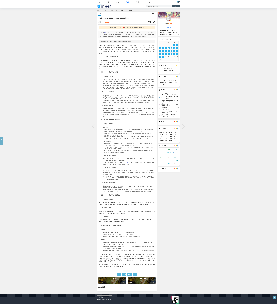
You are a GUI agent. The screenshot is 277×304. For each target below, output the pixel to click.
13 (168, 51)
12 (165, 51)
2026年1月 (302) (172, 138)
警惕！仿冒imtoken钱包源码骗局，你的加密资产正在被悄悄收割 (170, 115)
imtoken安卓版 (115, 2)
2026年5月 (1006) (173, 134)
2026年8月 (169, 39)
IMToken (106, 32)
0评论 (122, 22)
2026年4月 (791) (163, 136)
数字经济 (176, 155)
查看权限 (171, 71)
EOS (169, 163)
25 (163, 56)
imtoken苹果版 (125, 2)
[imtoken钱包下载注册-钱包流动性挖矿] (183, 126)
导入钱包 (176, 160)
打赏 (119, 274)
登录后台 (166, 71)
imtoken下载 (105, 2)
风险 (162, 155)
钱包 (162, 149)
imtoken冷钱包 (147, 2)
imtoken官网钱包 (136, 2)
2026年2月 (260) (163, 138)
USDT (169, 157)
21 (171, 54)
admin (105, 22)
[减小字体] (152, 13)
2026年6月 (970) (163, 134)
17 (160, 54)
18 (163, 54)
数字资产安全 (169, 155)
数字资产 (176, 149)
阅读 (125, 274)
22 (174, 54)
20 (168, 54)
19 (165, 54)
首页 (98, 2)
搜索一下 (176, 6)
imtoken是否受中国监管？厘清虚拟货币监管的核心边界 (172, 32)
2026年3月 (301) (172, 136)
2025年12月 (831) (163, 140)
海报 (130, 274)
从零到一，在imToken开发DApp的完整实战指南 (170, 111)
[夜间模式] (178, 2)
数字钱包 (176, 163)
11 (163, 51)
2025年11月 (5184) (173, 140)
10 (160, 51)
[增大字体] (155, 13)
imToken (169, 149)
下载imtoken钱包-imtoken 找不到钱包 (123, 10)
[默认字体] (153, 13)
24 (160, 56)
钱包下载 (162, 157)
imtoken (169, 152)
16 (177, 51)
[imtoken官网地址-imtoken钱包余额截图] (93, 126)
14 (171, 51)
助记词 (169, 160)
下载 (162, 152)
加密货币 (162, 163)
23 (177, 54)
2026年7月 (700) (172, 132)
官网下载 (176, 157)
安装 (127, 162)
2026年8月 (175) (163, 132)
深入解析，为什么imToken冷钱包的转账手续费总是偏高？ (170, 104)
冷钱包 (175, 152)
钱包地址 (162, 160)
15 (174, 51)
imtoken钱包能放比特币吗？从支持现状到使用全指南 (172, 34)
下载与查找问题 (126, 270)
